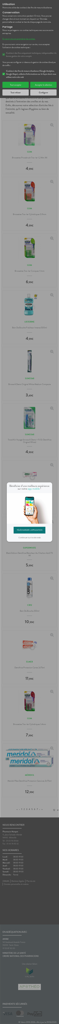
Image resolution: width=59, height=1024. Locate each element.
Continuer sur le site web (29, 537)
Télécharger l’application (29, 530)
